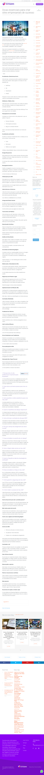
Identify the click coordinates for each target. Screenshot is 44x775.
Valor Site (22, 731)
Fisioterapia (17, 698)
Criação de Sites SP (38, 53)
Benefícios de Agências (38, 37)
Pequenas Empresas (38, 128)
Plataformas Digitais (38, 136)
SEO (36, 154)
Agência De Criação (19, 672)
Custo (22, 687)
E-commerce (38, 66)
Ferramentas (38, 83)
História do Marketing (38, 99)
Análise (16, 675)
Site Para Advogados (17, 718)
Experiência (17, 697)
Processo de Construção (38, 142)
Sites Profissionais (38, 163)
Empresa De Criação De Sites (19, 692)
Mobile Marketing (38, 120)
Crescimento (17, 687)
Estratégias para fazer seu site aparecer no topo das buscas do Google (35, 634)
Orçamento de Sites (38, 124)
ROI (36, 147)
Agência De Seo (19, 673)
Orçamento (17, 707)
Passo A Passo (18, 710)
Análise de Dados (38, 31)
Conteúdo (16, 685)
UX (36, 172)
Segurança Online (38, 151)
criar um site (11, 50)
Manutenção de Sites (38, 109)
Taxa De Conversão (19, 729)
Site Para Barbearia (17, 720)
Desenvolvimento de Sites (39, 64)
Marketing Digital (38, 117)
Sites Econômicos (38, 157)
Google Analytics (37, 91)
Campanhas (17, 681)
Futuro (37, 85)
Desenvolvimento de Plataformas (39, 60)
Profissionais (17, 713)
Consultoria (38, 40)
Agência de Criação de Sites (17, 14)
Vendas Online (38, 174)
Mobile (21, 706)
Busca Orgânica (16, 680)
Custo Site (17, 688)
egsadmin (6, 601)
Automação (38, 34)
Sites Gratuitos (39, 160)
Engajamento (38, 73)
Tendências (38, 166)
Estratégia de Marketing (38, 80)
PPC (36, 138)
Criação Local (38, 56)
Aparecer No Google (18, 677)
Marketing (16, 706)
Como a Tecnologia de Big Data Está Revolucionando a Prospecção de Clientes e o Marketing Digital (8, 635)
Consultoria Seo (18, 684)
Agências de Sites (38, 27)
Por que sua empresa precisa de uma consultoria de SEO (22, 633)
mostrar (25, 373)
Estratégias (17, 694)
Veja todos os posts (19, 614)
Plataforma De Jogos (18, 712)
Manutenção (18, 705)
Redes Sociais (38, 145)
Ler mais (8, 646)
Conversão (38, 42)
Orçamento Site (16, 709)
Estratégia (17, 693)
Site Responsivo (18, 722)
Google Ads (38, 88)
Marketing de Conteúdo (38, 113)
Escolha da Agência (38, 76)
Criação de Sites (38, 50)
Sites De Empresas (6, 608)
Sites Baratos (18, 724)
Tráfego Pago (38, 169)
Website (16, 732)
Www (20, 732)
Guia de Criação (37, 95)
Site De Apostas (19, 716)
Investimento (17, 703)
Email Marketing (38, 70)
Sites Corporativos (19, 725)
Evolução (16, 696)
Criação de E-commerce (38, 46)
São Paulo (16, 728)
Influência (37, 106)
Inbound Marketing (38, 103)
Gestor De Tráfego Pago (19, 700)
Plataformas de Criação (38, 132)
